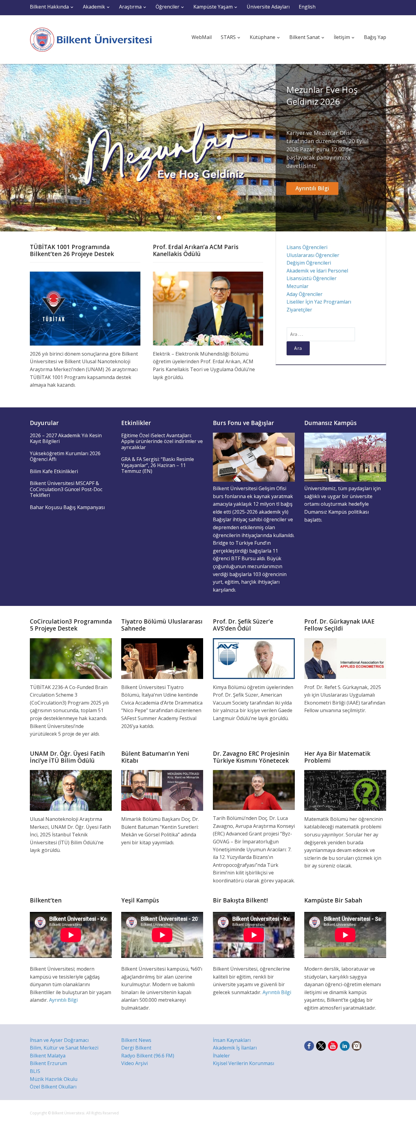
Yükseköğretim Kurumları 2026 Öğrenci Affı (65, 456)
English (307, 6)
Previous (9, 148)
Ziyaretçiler (299, 309)
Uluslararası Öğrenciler (313, 255)
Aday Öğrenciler (305, 294)
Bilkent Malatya (47, 1055)
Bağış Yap (375, 37)
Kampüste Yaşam (213, 6)
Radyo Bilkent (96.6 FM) (147, 1055)
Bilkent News (136, 1040)
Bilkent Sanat (304, 37)
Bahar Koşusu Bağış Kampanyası (67, 507)
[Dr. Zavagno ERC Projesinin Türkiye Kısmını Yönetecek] (254, 789)
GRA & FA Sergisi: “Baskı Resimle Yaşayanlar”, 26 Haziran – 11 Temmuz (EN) (157, 465)
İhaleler (221, 1055)
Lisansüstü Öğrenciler (312, 278)
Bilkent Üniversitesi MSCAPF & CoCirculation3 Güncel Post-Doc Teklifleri (66, 489)
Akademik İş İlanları (235, 1047)
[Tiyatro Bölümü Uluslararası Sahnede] (162, 658)
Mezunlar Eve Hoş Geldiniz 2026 (322, 95)
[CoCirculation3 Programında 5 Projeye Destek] (71, 658)
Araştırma (130, 6)
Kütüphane (262, 37)
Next (406, 148)
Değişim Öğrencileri (309, 262)
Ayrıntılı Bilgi (312, 188)
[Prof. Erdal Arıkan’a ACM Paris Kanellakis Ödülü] (208, 308)
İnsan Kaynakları (232, 1040)
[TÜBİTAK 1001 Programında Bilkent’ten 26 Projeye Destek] (85, 308)
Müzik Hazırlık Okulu (53, 1079)
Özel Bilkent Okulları (53, 1086)
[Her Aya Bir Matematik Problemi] (345, 789)
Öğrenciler (167, 6)
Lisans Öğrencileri (307, 247)
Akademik (94, 6)
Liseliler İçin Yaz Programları (319, 301)
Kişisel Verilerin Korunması (243, 1063)
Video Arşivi (134, 1063)
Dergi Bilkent (136, 1047)
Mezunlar (297, 286)
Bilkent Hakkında (49, 6)
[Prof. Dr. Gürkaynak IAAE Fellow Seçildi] (345, 658)
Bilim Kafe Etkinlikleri (54, 471)
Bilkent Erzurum (48, 1063)
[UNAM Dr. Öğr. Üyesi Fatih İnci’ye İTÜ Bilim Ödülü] (71, 789)
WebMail (202, 37)
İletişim (342, 37)
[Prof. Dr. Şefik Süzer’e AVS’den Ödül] (254, 658)
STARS (228, 37)
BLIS (35, 1071)
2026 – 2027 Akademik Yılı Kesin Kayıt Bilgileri (66, 438)
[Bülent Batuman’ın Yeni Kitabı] (162, 789)
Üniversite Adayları (268, 6)
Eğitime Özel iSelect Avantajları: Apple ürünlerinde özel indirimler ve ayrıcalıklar (162, 441)
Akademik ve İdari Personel (317, 270)
